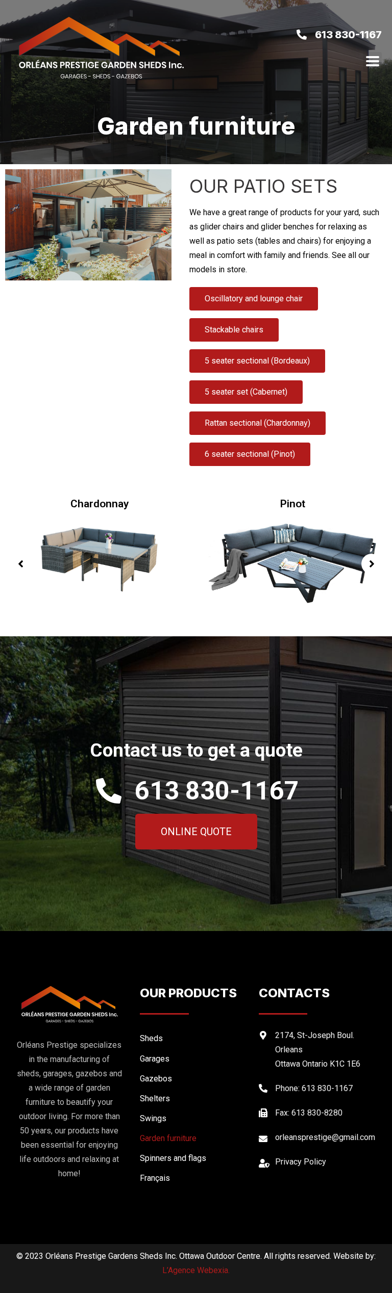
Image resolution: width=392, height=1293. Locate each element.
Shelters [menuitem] (155, 1098)
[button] (20, 564)
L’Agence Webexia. (196, 1270)
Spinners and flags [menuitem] (173, 1158)
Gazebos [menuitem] (156, 1078)
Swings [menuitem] (153, 1118)
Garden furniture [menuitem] (168, 1138)
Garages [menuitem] (154, 1059)
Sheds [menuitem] (151, 1038)
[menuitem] (194, 1178)
